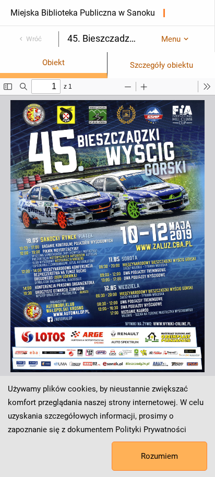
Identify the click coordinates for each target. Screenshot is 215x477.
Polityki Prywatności (150, 429)
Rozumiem (159, 456)
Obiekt (53, 62)
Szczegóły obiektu (161, 65)
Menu (171, 39)
